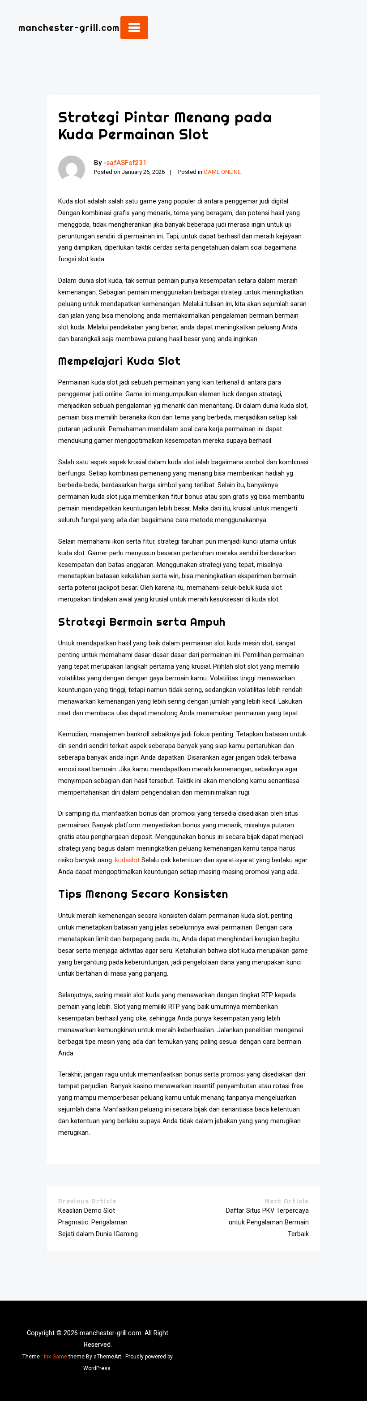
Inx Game (55, 1356)
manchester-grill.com (68, 27)
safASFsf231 (126, 163)
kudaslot (127, 860)
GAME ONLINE (222, 172)
